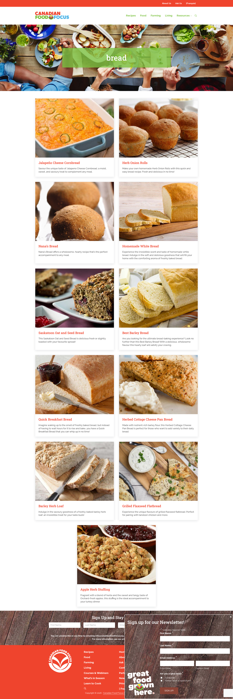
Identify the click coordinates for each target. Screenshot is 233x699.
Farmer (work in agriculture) (178, 680)
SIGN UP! (169, 690)
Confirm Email (202, 668)
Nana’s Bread (48, 246)
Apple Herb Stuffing (95, 589)
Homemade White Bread (140, 246)
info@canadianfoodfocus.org (109, 636)
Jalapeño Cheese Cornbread (59, 163)
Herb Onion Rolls (135, 163)
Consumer (170, 678)
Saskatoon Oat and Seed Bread (61, 333)
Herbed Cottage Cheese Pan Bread (147, 419)
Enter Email (165, 668)
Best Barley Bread (135, 333)
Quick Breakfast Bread (55, 419)
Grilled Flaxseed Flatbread (141, 506)
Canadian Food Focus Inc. (115, 693)
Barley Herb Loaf (51, 506)
